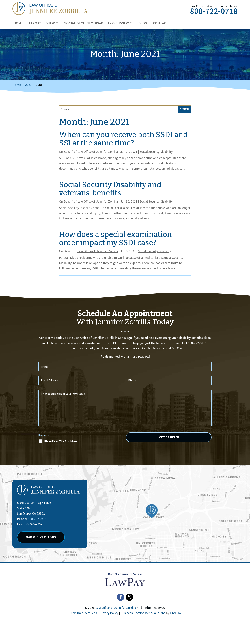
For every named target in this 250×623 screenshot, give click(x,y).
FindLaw (175, 613)
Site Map (91, 613)
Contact (160, 23)
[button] (246, 596)
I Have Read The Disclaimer (61, 441)
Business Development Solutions (143, 613)
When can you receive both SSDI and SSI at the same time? (123, 138)
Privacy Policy (108, 613)
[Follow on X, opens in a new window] (129, 597)
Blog (142, 23)
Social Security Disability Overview (96, 23)
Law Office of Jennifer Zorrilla (97, 151)
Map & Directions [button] (41, 537)
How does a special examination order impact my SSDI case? (115, 238)
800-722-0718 (214, 11)
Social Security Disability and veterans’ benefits (110, 188)
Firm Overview (42, 23)
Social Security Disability (156, 151)
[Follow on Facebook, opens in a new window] (120, 597)
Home (18, 23)
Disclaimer (44, 435)
